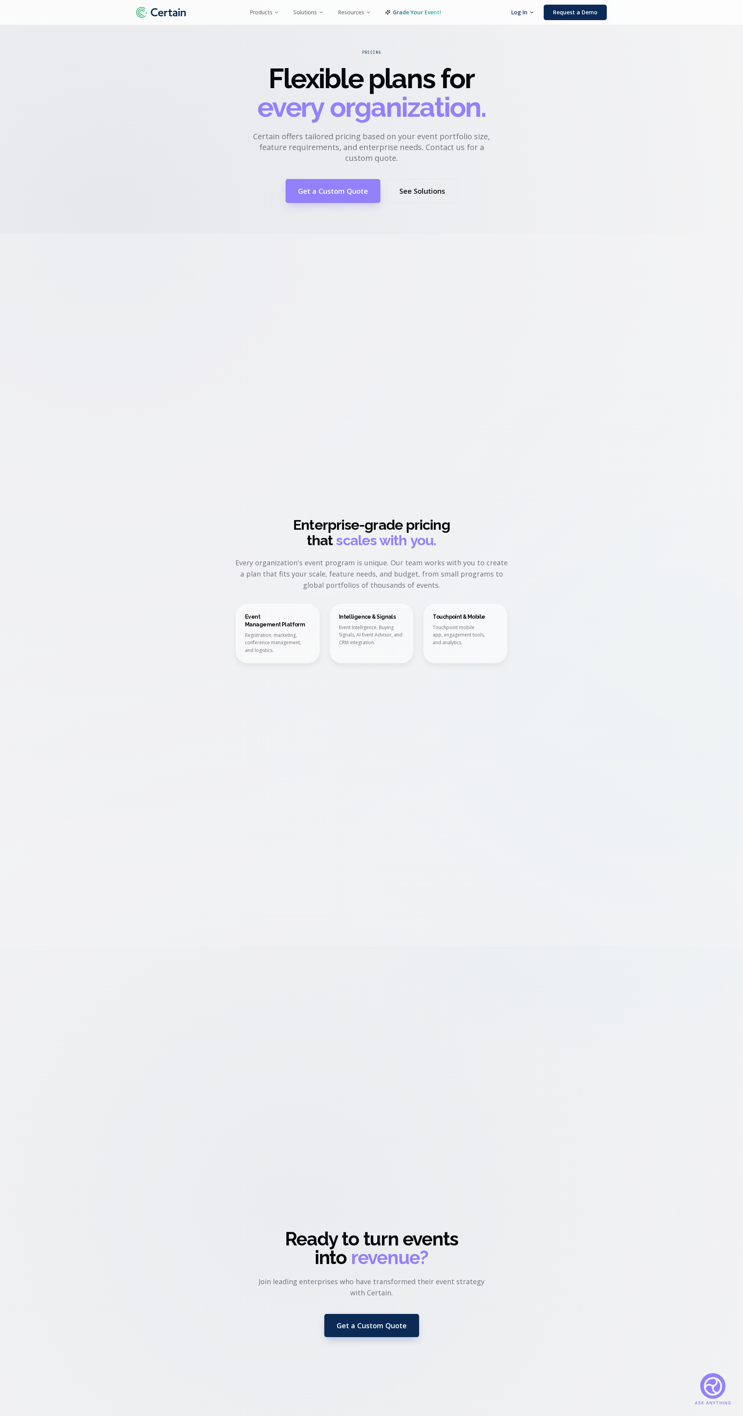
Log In (519, 12)
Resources (351, 12)
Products (261, 12)
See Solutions (422, 191)
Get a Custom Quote (333, 191)
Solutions (305, 12)
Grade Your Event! (417, 12)
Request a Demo (575, 12)
